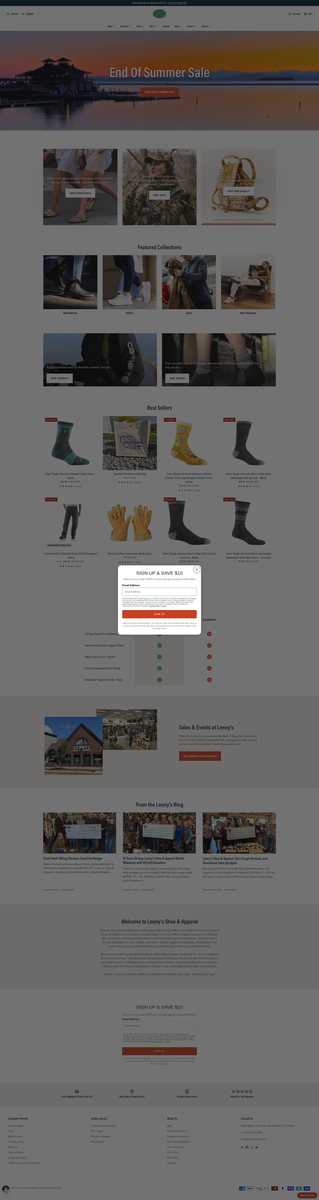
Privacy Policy (154, 606)
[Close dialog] (197, 570)
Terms (164, 606)
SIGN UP (159, 614)
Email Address (131, 585)
